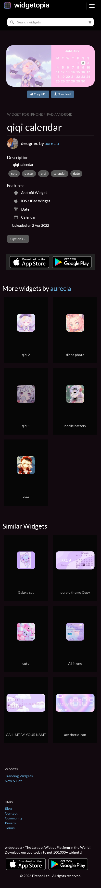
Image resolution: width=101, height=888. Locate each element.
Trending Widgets (19, 776)
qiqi (43, 173)
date (76, 173)
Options (17, 239)
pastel (29, 173)
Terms (10, 828)
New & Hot (13, 781)
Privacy (10, 823)
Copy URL (39, 94)
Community (14, 818)
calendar (59, 173)
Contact (11, 813)
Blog (8, 808)
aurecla (52, 143)
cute (14, 173)
